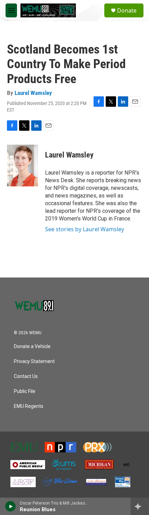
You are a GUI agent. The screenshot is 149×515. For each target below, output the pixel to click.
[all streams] (140, 506)
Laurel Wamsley (33, 92)
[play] (10, 506)
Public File (24, 391)
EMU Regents (28, 406)
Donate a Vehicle (32, 346)
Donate (127, 10)
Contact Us (26, 376)
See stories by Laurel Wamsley (84, 229)
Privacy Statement (34, 361)
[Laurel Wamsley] (22, 165)
